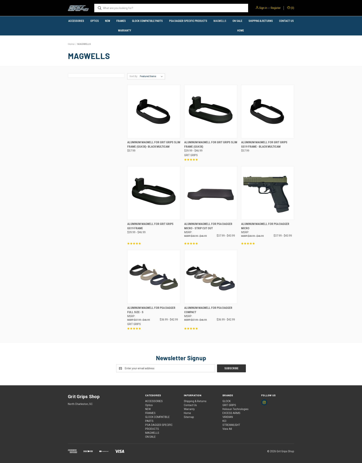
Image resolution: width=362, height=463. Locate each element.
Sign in (263, 7)
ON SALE (237, 20)
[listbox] (152, 76)
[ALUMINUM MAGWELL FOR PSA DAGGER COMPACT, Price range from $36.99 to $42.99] (210, 277)
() (292, 7)
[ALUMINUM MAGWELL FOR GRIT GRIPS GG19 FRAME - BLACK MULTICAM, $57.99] (267, 111)
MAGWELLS (219, 20)
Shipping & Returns (260, 20)
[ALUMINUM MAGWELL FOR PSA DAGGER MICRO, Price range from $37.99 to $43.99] (267, 193)
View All (227, 428)
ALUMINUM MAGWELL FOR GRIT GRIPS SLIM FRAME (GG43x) (210, 144)
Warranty (124, 30)
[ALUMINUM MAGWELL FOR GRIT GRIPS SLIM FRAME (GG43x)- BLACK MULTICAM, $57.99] (153, 111)
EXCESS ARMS (231, 413)
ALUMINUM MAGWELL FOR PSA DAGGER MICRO (265, 226)
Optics (94, 20)
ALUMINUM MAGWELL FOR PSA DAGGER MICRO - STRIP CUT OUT (208, 226)
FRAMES (121, 20)
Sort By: (134, 76)
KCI (224, 420)
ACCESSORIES (76, 20)
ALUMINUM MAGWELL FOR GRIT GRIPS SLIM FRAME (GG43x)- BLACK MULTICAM (153, 144)
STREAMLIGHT (231, 424)
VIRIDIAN (227, 417)
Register (276, 7)
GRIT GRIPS (229, 405)
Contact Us (286, 20)
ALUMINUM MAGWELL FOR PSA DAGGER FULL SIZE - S (151, 310)
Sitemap (189, 417)
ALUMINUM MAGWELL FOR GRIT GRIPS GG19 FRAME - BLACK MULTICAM (264, 144)
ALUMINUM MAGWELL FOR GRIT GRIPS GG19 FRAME (150, 226)
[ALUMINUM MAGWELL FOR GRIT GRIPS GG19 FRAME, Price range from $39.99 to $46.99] (153, 193)
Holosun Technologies (235, 409)
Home (240, 30)
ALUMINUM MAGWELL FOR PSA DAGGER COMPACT (208, 310)
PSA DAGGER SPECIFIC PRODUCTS (188, 20)
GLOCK (226, 401)
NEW (107, 20)
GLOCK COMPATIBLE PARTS (147, 20)
